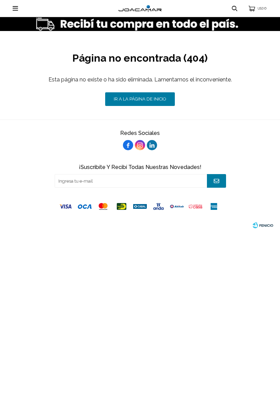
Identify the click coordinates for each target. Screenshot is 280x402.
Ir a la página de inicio (140, 99)
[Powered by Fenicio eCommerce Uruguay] (263, 225)
